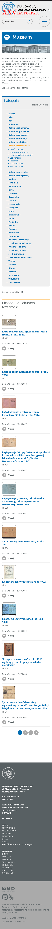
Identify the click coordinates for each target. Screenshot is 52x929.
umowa (12, 271)
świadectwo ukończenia (20, 257)
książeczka (14, 197)
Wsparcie (6, 859)
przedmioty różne (17, 250)
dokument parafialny (19, 131)
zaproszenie (14, 282)
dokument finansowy (19, 128)
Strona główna (10, 796)
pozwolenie (14, 236)
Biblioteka (7, 836)
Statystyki (7, 870)
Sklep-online (9, 862)
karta (11, 190)
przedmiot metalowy (19, 239)
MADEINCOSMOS (18, 918)
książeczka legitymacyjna (21, 155)
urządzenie (14, 275)
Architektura (9, 830)
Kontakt (6, 813)
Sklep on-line (9, 810)
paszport (14, 160)
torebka (12, 264)
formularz (13, 182)
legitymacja (15, 158)
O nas (5, 854)
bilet (11, 117)
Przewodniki (8, 828)
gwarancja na (15, 186)
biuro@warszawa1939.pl (13, 791)
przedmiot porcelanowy (20, 243)
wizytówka (14, 278)
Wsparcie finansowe (13, 804)
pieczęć (12, 225)
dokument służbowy (18, 142)
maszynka (13, 207)
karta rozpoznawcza (19, 152)
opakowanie (15, 214)
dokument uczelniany (19, 172)
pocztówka (14, 232)
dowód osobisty (17, 149)
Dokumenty (8, 873)
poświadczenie (16, 163)
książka (12, 200)
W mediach (7, 867)
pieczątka (13, 222)
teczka (12, 261)
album (12, 113)
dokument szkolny (18, 138)
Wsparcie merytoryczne (15, 807)
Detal (5, 839)
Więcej (11, 348)
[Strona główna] (26, 8)
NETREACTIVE (19, 921)
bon (10, 120)
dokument (14, 124)
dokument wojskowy (19, 175)
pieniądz (13, 229)
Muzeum (6, 833)
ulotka (12, 268)
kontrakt (13, 193)
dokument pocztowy (19, 135)
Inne (4, 841)
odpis (11, 211)
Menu (5, 825)
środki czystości (16, 254)
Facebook (7, 818)
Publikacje (7, 865)
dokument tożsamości (19, 145)
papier (12, 218)
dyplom (12, 179)
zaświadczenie (16, 166)
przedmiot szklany (17, 246)
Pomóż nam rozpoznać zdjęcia (18, 844)
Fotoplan (7, 799)
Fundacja (7, 851)
